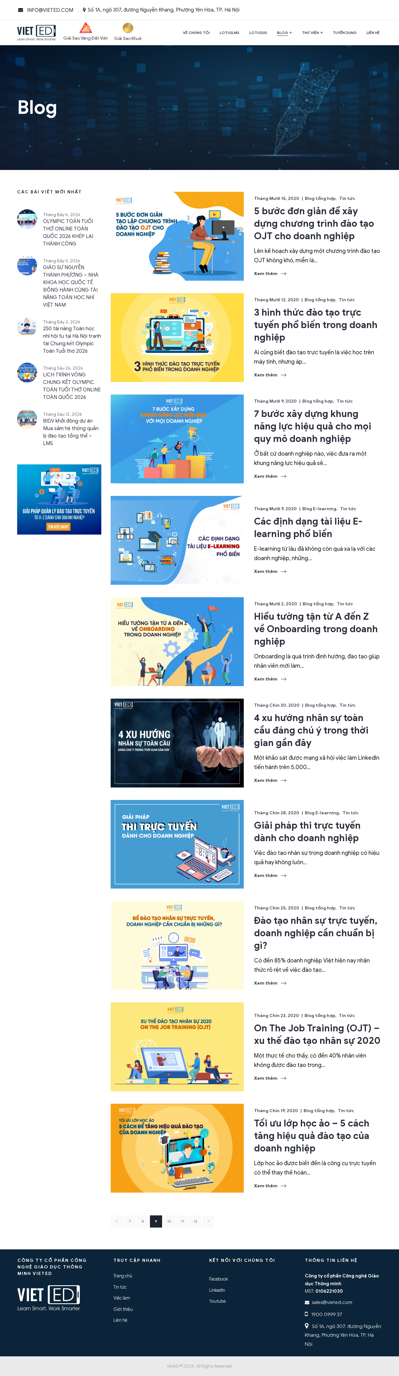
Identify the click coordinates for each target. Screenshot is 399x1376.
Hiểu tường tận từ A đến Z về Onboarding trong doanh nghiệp (316, 629)
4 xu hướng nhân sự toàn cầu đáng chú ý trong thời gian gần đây (311, 730)
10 (169, 1221)
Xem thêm (265, 273)
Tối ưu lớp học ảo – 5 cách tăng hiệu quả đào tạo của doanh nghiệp (311, 1135)
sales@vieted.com (332, 1302)
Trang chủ (122, 1276)
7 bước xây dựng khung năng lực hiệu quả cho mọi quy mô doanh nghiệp (312, 426)
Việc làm (121, 1298)
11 (182, 1221)
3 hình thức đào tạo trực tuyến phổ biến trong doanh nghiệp (315, 325)
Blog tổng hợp (320, 198)
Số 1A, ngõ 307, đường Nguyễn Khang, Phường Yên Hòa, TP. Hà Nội (343, 1335)
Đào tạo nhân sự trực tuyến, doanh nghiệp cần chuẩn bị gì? (315, 933)
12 (195, 1221)
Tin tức (347, 198)
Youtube (217, 1301)
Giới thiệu (123, 1309)
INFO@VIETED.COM (49, 10)
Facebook (218, 1279)
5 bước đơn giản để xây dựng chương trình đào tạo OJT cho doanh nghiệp (314, 223)
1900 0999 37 (326, 1314)
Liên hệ (120, 1320)
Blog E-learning (319, 508)
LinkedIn (217, 1290)
